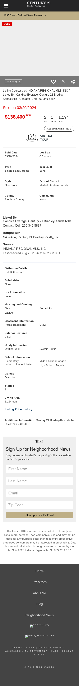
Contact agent (13, 81)
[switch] (53, 81)
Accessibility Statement (26, 651)
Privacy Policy (51, 648)
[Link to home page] (39, 5)
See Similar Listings (59, 129)
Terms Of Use (23, 648)
